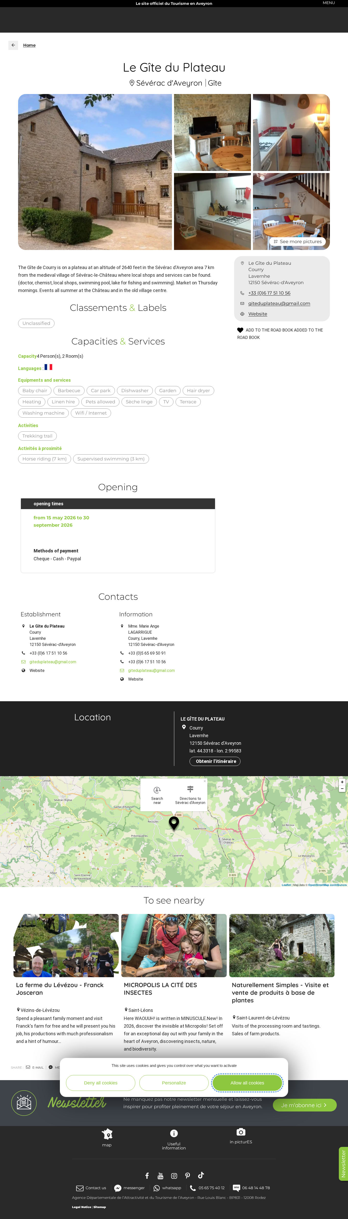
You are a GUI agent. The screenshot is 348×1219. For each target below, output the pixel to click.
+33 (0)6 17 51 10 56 (269, 293)
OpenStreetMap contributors (327, 885)
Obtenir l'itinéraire (216, 761)
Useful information (174, 1146)
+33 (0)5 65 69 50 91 (147, 653)
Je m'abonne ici (301, 1105)
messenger (134, 1187)
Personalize (174, 1082)
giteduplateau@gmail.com (279, 303)
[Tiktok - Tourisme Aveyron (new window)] (201, 1175)
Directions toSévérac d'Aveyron (190, 801)
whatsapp (171, 1187)
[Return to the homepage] (13, 45)
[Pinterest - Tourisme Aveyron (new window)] (187, 1175)
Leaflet (286, 885)
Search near (157, 801)
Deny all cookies (100, 1082)
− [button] (342, 788)
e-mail (38, 1067)
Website (257, 314)
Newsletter (343, 1164)
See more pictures (301, 241)
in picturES (241, 1142)
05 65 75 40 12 (212, 1187)
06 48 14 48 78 (256, 1187)
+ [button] (342, 782)
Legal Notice (81, 1207)
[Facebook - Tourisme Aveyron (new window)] (147, 1175)
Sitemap (99, 1207)
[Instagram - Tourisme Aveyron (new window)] (174, 1175)
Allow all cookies (247, 1082)
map (107, 1145)
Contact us (96, 1187)
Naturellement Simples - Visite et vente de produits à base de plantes (280, 992)
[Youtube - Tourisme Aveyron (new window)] (160, 1175)
